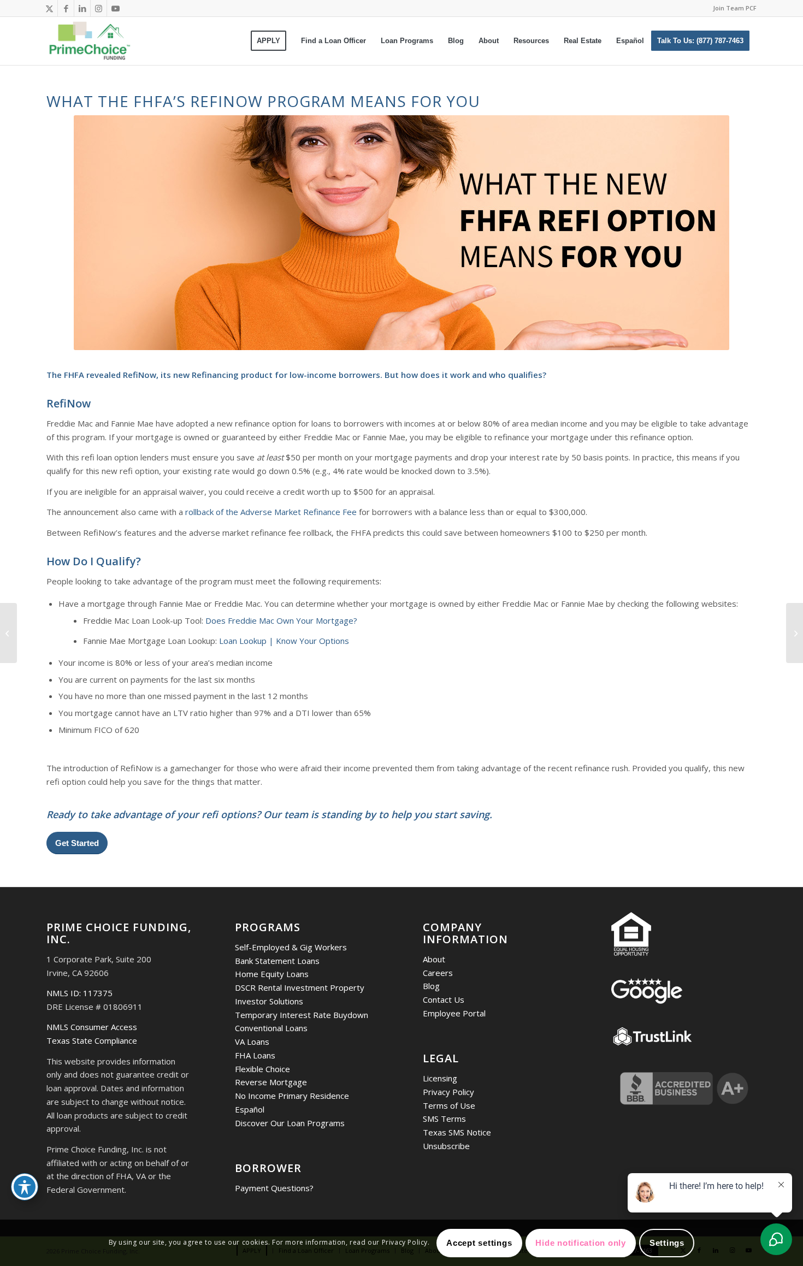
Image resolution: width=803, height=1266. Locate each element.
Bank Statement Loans (277, 960)
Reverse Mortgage (271, 1081)
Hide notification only (580, 1242)
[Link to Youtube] (115, 8)
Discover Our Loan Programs (290, 1122)
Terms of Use (449, 1105)
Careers (438, 972)
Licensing (440, 1078)
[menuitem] (732, 8)
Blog (431, 985)
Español (249, 1109)
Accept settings (479, 1242)
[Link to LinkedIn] (82, 8)
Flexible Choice (262, 1068)
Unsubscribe (446, 1145)
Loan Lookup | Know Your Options (284, 640)
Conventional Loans (271, 1027)
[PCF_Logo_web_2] (89, 41)
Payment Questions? (274, 1187)
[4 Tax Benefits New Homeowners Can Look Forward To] (8, 633)
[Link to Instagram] (99, 8)
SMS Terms (444, 1118)
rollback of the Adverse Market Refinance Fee (271, 511)
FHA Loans (255, 1055)
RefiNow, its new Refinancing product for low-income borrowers (251, 374)
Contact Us (443, 999)
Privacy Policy (448, 1091)
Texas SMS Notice (457, 1132)
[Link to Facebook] (66, 8)
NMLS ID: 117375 (79, 992)
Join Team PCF (735, 8)
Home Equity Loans (272, 973)
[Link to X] (49, 8)
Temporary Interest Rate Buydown (301, 1014)
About (434, 959)
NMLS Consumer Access (91, 1026)
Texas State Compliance (91, 1040)
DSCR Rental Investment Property (299, 987)
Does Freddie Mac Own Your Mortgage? (281, 620)
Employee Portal (454, 1013)
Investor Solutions (269, 1001)
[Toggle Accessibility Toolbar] (24, 1187)
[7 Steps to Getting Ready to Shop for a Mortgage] (794, 633)
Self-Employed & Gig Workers (291, 947)
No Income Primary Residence (292, 1095)
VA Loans (252, 1041)
